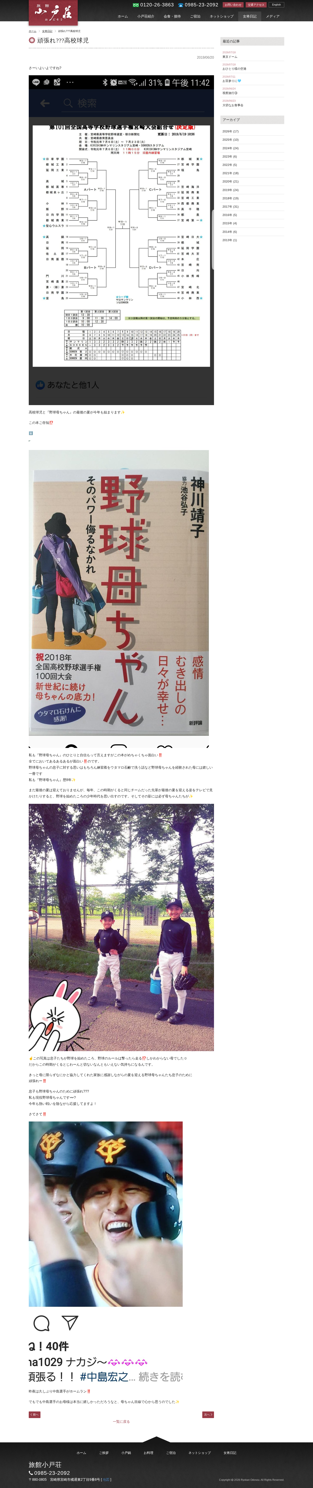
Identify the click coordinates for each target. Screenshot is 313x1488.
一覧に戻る (121, 1421)
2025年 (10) (231, 139)
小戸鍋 (126, 1453)
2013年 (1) (230, 240)
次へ (207, 1414)
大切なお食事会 (233, 103)
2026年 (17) (231, 131)
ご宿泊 (195, 16)
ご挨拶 (104, 1453)
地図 (106, 1479)
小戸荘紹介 (145, 16)
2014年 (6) (230, 231)
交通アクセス (256, 4)
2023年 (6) (230, 156)
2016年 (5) (230, 215)
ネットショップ (222, 16)
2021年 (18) (231, 173)
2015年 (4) (230, 223)
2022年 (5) (230, 165)
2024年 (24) (231, 148)
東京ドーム (230, 54)
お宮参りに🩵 (232, 79)
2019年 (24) (231, 190)
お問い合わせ (233, 4)
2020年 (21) (231, 181)
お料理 (148, 1453)
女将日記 (250, 16)
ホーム (123, 16)
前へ (36, 1414)
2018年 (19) (231, 198)
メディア (273, 16)
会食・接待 (172, 16)
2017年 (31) (231, 206)
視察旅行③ (230, 91)
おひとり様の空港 (234, 67)
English (276, 4)
